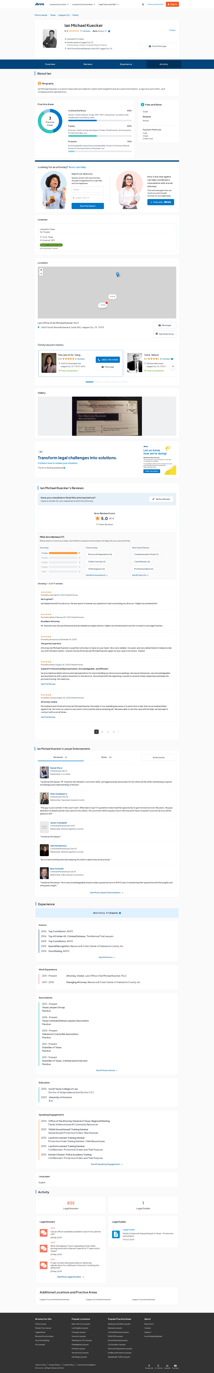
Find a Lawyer (40, 1324)
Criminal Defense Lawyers (118, 1332)
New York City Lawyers (81, 1324)
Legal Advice (40, 1332)
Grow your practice (155, 4)
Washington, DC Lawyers (82, 1340)
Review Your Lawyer (43, 1328)
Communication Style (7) (146, 554)
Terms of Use (40, 1365)
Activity (164, 64)
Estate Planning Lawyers (118, 1340)
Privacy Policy (54, 1365)
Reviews (88, 64)
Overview (50, 64)
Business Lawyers (115, 1328)
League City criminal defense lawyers (55, 1299)
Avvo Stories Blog (42, 1340)
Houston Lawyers (79, 1336)
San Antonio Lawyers (80, 1353)
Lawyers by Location (58, 4)
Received (60, 757)
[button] (117, 274)
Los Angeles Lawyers (80, 1328)
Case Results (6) (142, 561)
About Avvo (149, 1324)
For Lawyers (40, 1344)
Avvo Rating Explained (153, 1336)
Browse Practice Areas (44, 1336)
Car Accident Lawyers (117, 1344)
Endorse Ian (159, 757)
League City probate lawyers (143, 1299)
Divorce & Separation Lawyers (120, 1348)
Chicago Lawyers (79, 1332)
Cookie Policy (68, 1365)
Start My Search (87, 206)
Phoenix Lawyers (78, 1348)
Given (106, 757)
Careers (147, 1328)
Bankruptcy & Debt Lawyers (119, 1324)
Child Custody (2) (97, 561)
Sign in (174, 4)
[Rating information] (109, 31)
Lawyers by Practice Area (82, 4)
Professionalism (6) (143, 569)
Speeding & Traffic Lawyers (119, 1357)
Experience (126, 64)
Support (147, 1332)
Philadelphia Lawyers (80, 1344)
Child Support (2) (96, 569)
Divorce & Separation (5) (100, 554)
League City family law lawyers (98, 1299)
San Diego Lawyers (79, 1357)
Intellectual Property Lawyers (120, 1353)
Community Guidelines (86, 1365)
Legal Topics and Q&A (107, 4)
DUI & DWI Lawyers (115, 1336)
